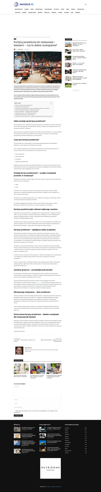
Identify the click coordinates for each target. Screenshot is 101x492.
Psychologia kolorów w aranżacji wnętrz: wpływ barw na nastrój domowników (37, 376)
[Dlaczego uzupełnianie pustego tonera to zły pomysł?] (42, 442)
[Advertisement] (50, 24)
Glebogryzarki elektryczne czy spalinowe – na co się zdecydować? (79, 44)
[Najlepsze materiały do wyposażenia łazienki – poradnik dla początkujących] (68, 78)
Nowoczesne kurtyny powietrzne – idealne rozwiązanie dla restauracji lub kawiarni (34, 116)
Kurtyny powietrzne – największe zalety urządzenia (27, 111)
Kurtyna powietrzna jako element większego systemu (27, 109)
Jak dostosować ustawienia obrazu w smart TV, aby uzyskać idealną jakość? (54, 435)
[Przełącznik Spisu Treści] (50, 103)
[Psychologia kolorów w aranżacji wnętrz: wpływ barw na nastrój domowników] (37, 368)
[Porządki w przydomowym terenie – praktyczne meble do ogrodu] (68, 58)
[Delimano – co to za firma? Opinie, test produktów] (68, 65)
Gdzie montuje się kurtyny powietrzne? (24, 105)
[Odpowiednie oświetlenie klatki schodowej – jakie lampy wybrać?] (68, 71)
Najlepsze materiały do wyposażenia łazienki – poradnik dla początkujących (79, 78)
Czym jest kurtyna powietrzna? (22, 106)
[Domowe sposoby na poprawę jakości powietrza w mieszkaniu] (21, 368)
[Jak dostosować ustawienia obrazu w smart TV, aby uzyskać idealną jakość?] (42, 435)
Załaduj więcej (75, 90)
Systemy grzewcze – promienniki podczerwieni (26, 113)
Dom (21, 37)
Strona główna (16, 37)
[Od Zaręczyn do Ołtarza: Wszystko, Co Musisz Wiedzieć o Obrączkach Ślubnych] (17, 435)
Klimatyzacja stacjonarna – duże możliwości (25, 114)
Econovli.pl (38, 282)
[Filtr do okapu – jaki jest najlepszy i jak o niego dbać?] (68, 51)
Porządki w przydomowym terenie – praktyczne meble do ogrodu (79, 58)
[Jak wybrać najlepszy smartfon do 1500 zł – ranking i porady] (42, 429)
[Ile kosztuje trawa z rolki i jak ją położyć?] (68, 85)
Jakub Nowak (20, 49)
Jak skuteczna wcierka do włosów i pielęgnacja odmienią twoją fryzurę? (28, 451)
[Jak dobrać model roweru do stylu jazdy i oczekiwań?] (17, 429)
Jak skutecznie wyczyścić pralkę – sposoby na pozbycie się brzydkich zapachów (53, 449)
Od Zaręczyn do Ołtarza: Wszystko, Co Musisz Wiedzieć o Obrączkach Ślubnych (28, 435)
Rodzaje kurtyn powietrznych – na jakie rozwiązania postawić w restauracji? (32, 108)
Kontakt (48, 486)
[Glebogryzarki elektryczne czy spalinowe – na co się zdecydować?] (68, 44)
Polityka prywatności (56, 486)
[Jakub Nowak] (15, 49)
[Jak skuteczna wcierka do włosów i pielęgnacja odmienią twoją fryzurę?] (17, 451)
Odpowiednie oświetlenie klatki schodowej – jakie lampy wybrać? (79, 71)
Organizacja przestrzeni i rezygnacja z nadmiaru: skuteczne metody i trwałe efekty (54, 376)
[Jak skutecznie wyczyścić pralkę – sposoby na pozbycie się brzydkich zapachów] (42, 449)
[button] (85, 4)
